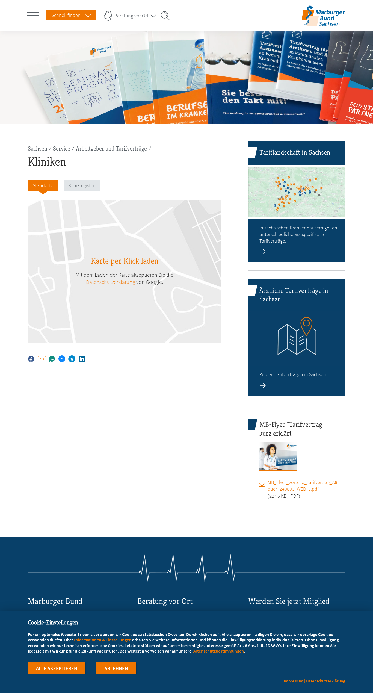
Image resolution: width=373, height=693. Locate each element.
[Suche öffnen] (167, 16)
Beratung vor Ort (131, 16)
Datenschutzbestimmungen (218, 651)
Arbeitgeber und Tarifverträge (111, 148)
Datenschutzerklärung (110, 281)
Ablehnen (116, 668)
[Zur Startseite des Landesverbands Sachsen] (323, 22)
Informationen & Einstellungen (102, 639)
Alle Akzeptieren (56, 668)
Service (61, 148)
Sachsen (37, 148)
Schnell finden (66, 15)
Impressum (293, 680)
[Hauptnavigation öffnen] (34, 14)
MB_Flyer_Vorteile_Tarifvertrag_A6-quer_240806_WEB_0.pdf (303, 485)
